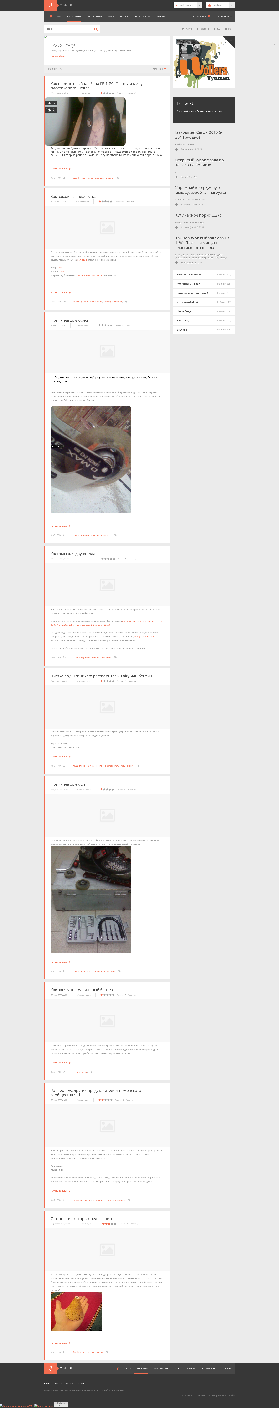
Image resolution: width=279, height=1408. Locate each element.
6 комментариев (84, 559)
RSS (218, 28)
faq (74, 1352)
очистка (99, 765)
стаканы (90, 1352)
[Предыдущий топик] (274, 38)
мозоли (118, 301)
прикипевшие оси (90, 535)
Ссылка (80, 1383)
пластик (109, 177)
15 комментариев (84, 995)
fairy (123, 765)
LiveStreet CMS (203, 1395)
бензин (130, 765)
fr (79, 177)
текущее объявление (144, 636)
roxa (103, 535)
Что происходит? (143, 16)
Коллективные (74, 16)
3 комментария (83, 1100)
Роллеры (124, 16)
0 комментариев (82, 201)
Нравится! (132, 93)
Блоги (111, 16)
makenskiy (229, 1395)
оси (109, 535)
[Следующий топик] (274, 44)
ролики (76, 301)
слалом (99, 1352)
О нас (47, 1383)
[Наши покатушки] (228, 42)
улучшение (96, 301)
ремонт (85, 177)
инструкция (98, 1200)
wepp (63, 271)
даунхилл (85, 657)
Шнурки (77, 1071)
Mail (230, 28)
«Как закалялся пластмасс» (89, 275)
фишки (80, 1352)
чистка (90, 765)
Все (59, 16)
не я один (82, 259)
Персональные (94, 16)
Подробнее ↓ (59, 56)
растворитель (112, 765)
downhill (96, 657)
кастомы (106, 657)
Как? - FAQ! (56, 177)
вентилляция (97, 177)
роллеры (77, 1200)
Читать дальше (59, 168)
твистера (108, 301)
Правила (57, 1383)
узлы (84, 1071)
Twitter (188, 28)
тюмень (87, 1200)
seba (75, 177)
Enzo (59, 267)
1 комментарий (84, 93)
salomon (111, 971)
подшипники (79, 765)
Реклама (69, 1383)
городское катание (115, 1200)
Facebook (204, 28)
